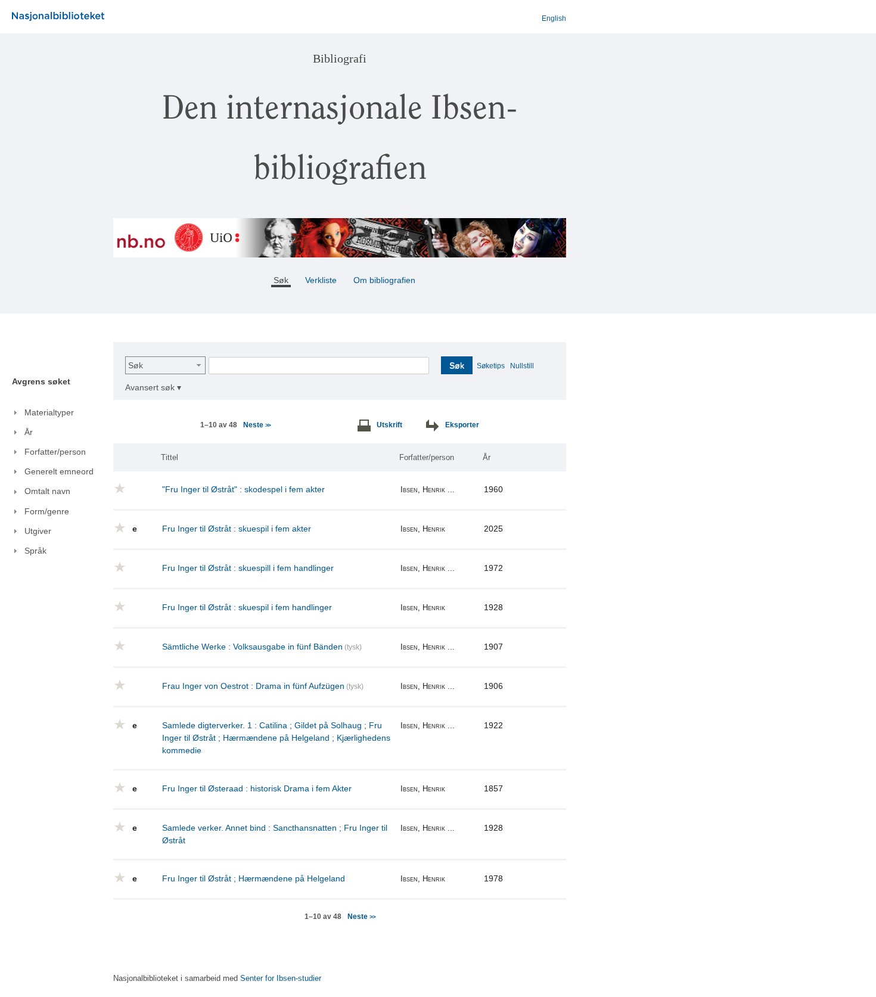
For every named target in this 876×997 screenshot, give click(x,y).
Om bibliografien (385, 280)
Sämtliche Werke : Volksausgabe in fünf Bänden (252, 646)
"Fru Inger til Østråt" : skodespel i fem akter (243, 489)
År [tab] (28, 432)
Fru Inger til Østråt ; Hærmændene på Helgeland (253, 878)
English (554, 18)
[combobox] (165, 365)
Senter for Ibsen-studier (280, 978)
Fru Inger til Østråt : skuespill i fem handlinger (248, 568)
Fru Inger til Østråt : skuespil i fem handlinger (247, 607)
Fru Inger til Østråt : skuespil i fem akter (236, 528)
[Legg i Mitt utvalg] (119, 490)
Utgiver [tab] (37, 531)
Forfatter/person (426, 457)
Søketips (491, 366)
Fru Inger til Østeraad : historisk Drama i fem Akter (257, 788)
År (486, 457)
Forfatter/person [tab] (55, 451)
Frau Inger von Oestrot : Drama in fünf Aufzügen (253, 686)
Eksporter (462, 425)
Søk (135, 365)
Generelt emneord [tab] (59, 471)
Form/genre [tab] (46, 511)
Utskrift (389, 425)
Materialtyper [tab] (49, 412)
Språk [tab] (35, 550)
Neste (256, 425)
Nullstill (522, 366)
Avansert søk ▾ (153, 387)
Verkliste (321, 280)
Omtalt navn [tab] (47, 491)
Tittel (169, 457)
